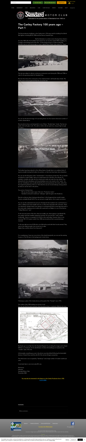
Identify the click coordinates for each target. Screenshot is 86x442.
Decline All (73, 439)
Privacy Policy (52, 440)
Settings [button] (67, 439)
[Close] (84, 440)
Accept (80, 439)
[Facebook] (72, 423)
